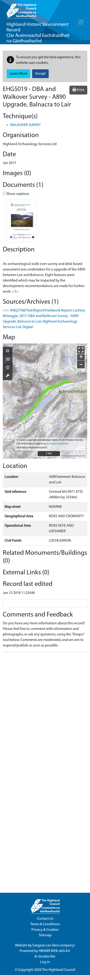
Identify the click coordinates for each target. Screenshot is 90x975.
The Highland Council (58, 970)
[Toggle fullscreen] (81, 350)
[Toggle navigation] (80, 22)
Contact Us (45, 919)
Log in (45, 962)
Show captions (17, 194)
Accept (40, 74)
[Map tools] (7, 376)
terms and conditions (57, 444)
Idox (55, 945)
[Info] (7, 368)
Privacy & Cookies (45, 930)
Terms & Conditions (45, 924)
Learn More (18, 74)
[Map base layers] (7, 359)
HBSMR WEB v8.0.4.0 (54, 951)
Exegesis (39, 945)
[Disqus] (45, 713)
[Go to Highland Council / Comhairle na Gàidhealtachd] (21, 9)
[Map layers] (7, 351)
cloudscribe (46, 956)
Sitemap (45, 935)
